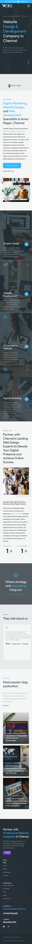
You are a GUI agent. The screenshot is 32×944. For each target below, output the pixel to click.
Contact (5, 875)
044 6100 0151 (9, 922)
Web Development (12, 113)
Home (4, 862)
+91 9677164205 (10, 913)
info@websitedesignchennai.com (14, 909)
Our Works (6, 888)
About (5, 865)
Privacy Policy (7, 898)
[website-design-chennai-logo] (7, 5)
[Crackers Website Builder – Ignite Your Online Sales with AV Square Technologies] (16, 728)
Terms (5, 895)
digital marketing (16, 514)
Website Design (13, 107)
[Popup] (16, 575)
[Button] (26, 244)
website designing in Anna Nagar (14, 131)
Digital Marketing (14, 103)
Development (7, 872)
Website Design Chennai (17, 940)
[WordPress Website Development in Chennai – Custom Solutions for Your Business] (16, 761)
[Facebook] (4, 926)
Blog (4, 892)
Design (5, 869)
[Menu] (29, 6)
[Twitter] (8, 926)
